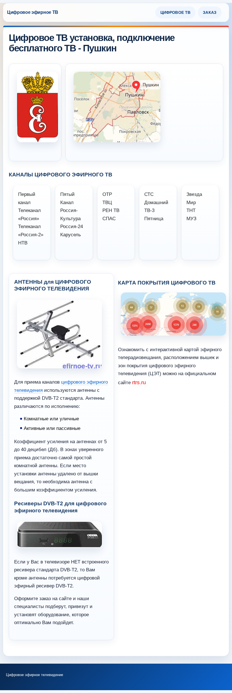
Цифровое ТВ (175, 12)
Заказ (209, 12)
